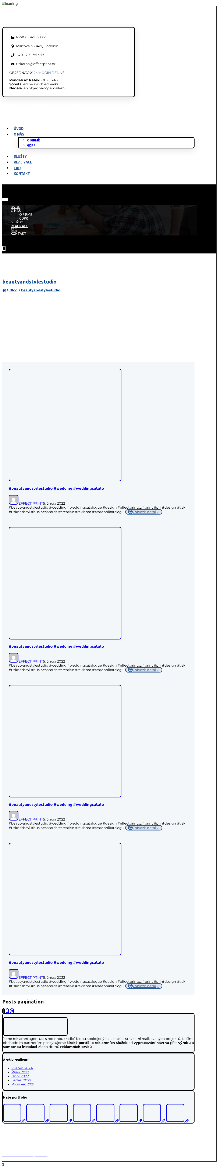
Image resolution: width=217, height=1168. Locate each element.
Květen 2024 (22, 1068)
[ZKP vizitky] (61, 1121)
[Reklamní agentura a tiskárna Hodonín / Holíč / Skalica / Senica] (39, 25)
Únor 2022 (20, 1076)
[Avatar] (13, 503)
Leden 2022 (21, 1080)
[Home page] (4, 290)
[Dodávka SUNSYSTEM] (131, 1121)
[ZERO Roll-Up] (84, 1121)
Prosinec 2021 (22, 1084)
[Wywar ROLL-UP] (154, 1121)
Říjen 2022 (20, 1072)
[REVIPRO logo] (108, 1121)
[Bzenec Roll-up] (38, 1121)
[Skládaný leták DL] (177, 1121)
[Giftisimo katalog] (14, 1121)
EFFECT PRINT (30, 503)
